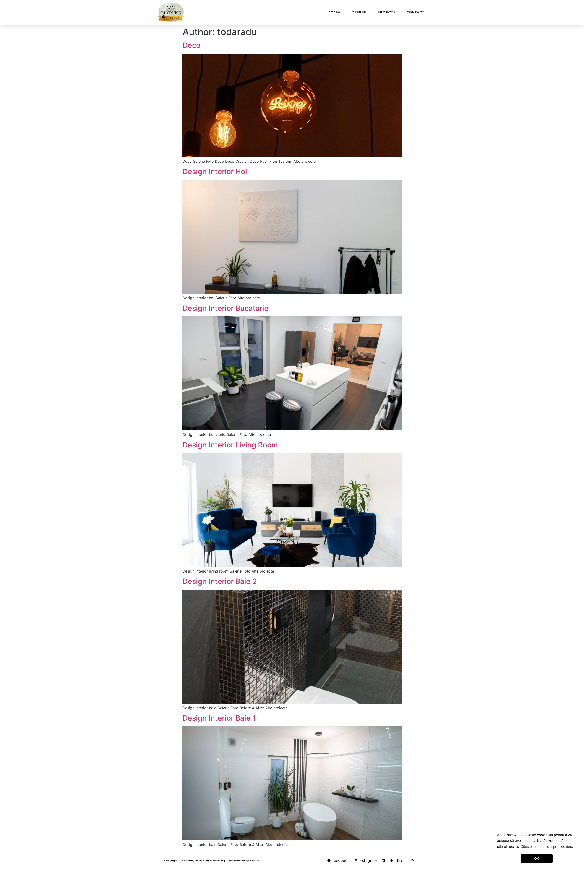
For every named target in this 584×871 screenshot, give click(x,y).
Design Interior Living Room (230, 444)
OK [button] (536, 858)
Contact (415, 12)
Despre (359, 12)
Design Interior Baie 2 (219, 581)
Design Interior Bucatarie (225, 308)
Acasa (334, 12)
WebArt (254, 860)
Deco (191, 45)
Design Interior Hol (214, 171)
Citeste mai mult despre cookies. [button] (546, 847)
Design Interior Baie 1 (219, 718)
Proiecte (386, 12)
